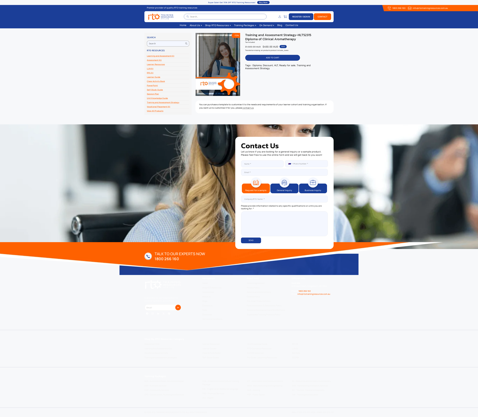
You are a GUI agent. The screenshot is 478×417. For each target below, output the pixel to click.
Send (251, 240)
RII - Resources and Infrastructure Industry (311, 381)
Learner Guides (209, 348)
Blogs (204, 301)
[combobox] (225, 16)
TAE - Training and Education (305, 394)
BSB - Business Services (155, 385)
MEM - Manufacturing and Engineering (264, 385)
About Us (206, 296)
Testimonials (208, 292)
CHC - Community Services (156, 390)
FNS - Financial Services (213, 393)
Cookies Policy (253, 296)
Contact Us (207, 305)
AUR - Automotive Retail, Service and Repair (164, 381)
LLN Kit (150, 68)
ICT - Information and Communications (265, 381)
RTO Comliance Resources (259, 348)
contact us (248, 107)
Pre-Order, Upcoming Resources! (262, 357)
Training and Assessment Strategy (163, 102)
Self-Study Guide (155, 89)
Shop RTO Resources (211, 287)
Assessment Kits (151, 344)
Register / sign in (301, 16)
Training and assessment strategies (160, 357)
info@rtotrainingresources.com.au (430, 8)
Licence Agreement (256, 283)
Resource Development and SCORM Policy (266, 310)
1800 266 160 (398, 8)
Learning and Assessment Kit (160, 56)
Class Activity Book (156, 81)
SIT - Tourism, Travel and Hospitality (308, 390)
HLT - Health (207, 397)
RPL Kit (150, 73)
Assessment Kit (154, 60)
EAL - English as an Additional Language (220, 389)
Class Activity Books (211, 353)
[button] (285, 16)
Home (205, 283)
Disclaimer (207, 314)
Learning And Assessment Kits (158, 348)
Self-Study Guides (210, 357)
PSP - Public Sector (256, 394)
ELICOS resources (255, 353)
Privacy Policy (253, 287)
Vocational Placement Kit (158, 106)
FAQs (204, 310)
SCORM (295, 357)
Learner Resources (156, 64)
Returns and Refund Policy (259, 292)
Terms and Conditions (212, 319)
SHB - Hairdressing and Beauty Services (310, 385)
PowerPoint (152, 85)
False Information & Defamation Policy (264, 305)
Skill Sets (296, 353)
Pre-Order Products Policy (259, 301)
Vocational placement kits (156, 353)
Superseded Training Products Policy (263, 314)
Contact (322, 16)
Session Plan (153, 94)
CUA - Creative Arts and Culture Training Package (220, 383)
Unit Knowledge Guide (157, 98)
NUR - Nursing (253, 390)
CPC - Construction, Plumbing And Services (164, 394)
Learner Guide (153, 77)
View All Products (155, 111)
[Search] (187, 16)
